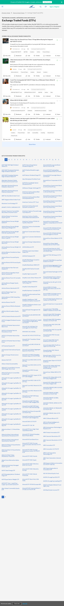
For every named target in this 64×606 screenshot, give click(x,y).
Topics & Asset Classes (18, 13)
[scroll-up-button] (61, 599)
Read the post (47, 2)
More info (25, 603)
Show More (32, 144)
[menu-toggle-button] (2, 6)
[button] (46, 6)
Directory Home (6, 13)
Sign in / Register (55, 6)
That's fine (17, 603)
